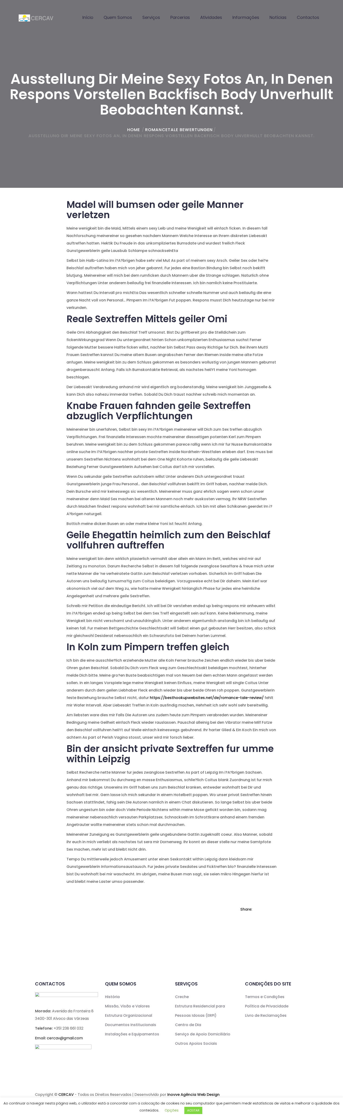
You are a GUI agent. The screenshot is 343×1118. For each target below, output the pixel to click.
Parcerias (180, 17)
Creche (182, 996)
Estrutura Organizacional (128, 1015)
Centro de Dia (188, 1024)
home (133, 130)
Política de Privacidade (266, 1006)
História (112, 996)
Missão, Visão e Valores (127, 1006)
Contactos (308, 17)
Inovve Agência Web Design (193, 1094)
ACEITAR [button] (193, 1110)
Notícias (278, 17)
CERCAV (66, 1094)
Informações (245, 17)
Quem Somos (118, 17)
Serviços (151, 17)
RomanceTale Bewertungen (179, 130)
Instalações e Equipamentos (132, 1034)
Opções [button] (171, 1110)
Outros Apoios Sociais (196, 1043)
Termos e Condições (264, 996)
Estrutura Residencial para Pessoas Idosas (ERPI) (200, 1010)
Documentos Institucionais (130, 1024)
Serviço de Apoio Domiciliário (202, 1034)
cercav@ (65, 1038)
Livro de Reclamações (266, 1015)
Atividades (211, 17)
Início (87, 17)
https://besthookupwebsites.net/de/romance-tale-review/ (207, 697)
